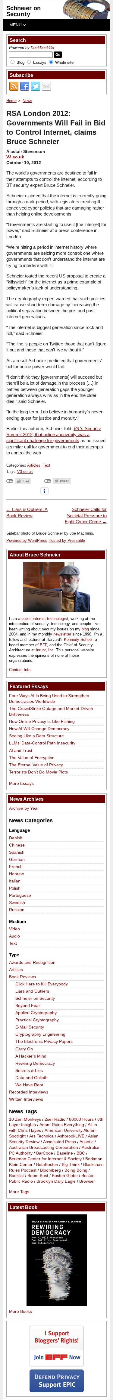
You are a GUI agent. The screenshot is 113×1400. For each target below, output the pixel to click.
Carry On (24, 1048)
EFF (43, 645)
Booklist (16, 1175)
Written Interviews (26, 1099)
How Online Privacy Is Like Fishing (42, 721)
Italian (14, 881)
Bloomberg (50, 1170)
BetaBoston (47, 1164)
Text (46, 465)
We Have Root (29, 1084)
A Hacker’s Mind (30, 1056)
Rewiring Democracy (35, 1063)
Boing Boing (75, 1170)
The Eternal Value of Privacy (36, 764)
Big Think (71, 1164)
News (27, 100)
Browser (87, 1181)
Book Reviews (22, 976)
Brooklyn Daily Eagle (56, 1181)
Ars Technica (41, 1136)
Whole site (64, 62)
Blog (20, 62)
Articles (33, 465)
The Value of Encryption (32, 757)
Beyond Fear (27, 1005)
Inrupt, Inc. (45, 650)
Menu (16, 24)
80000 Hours (81, 1119)
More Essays (21, 783)
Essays (39, 62)
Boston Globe (65, 1175)
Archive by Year (24, 808)
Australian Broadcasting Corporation (43, 1147)
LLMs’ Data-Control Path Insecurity (42, 743)
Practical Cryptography (37, 1019)
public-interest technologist (44, 618)
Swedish (17, 902)
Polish (14, 888)
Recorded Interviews (28, 1092)
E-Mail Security (29, 1027)
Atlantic (86, 1142)
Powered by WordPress (26, 540)
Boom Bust (37, 1175)
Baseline (65, 1153)
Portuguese (20, 895)
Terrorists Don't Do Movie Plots (38, 772)
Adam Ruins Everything (61, 1125)
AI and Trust (20, 750)
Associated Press (59, 1142)
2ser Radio (55, 1119)
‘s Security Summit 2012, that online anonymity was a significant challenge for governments (53, 434)
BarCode (44, 1153)
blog (85, 629)
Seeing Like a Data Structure (36, 735)
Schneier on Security (23, 11)
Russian (16, 909)
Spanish (16, 852)
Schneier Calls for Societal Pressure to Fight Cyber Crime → (86, 515)
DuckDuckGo (42, 47)
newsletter (62, 634)
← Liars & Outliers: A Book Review (27, 512)
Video (14, 928)
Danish (15, 837)
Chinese (17, 845)
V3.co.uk (15, 156)
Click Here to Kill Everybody (41, 984)
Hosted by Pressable (67, 540)
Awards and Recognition (32, 962)
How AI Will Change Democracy (39, 728)
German (17, 859)
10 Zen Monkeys (25, 1119)
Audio (14, 936)
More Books (20, 1311)
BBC (81, 1153)
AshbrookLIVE (70, 1136)
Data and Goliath (31, 1077)
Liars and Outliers (32, 991)
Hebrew (16, 873)
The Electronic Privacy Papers (44, 1041)
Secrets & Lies (29, 1070)
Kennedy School (78, 639)
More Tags (19, 1191)
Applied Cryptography (36, 1012)
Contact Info (19, 670)
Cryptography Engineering (40, 1034)
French (16, 866)
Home (11, 100)
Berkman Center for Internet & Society (45, 1158)
